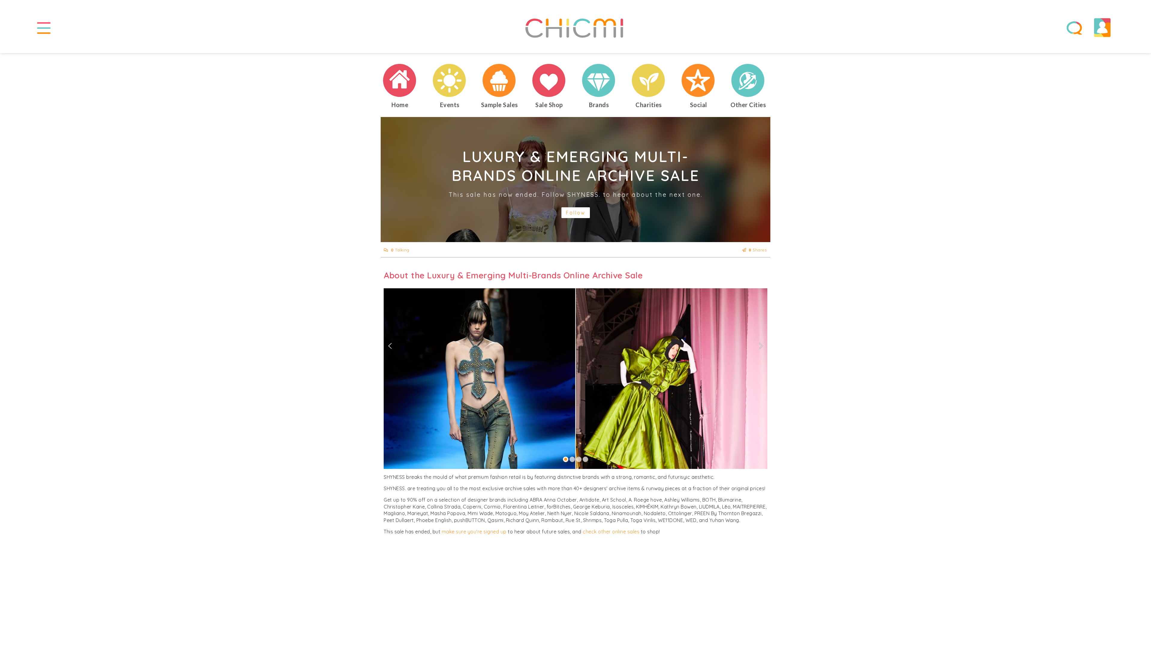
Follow (575, 213)
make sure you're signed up (474, 532)
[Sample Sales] (499, 80)
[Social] (698, 80)
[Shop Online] (549, 80)
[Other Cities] (748, 80)
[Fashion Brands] (599, 80)
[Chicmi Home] (400, 80)
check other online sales (611, 532)
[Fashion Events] (449, 80)
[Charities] (649, 80)
